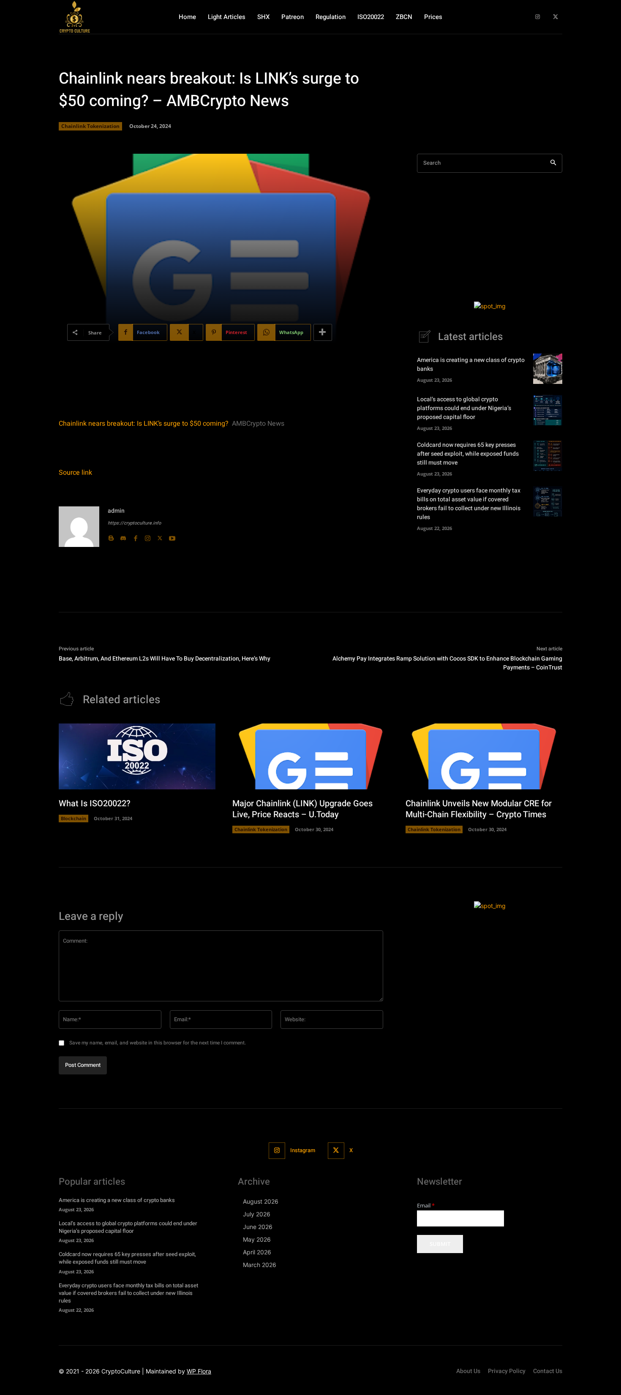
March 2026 (259, 1264)
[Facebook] (135, 536)
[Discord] (123, 536)
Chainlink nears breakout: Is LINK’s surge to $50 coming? (144, 424)
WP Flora (199, 1371)
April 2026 (257, 1252)
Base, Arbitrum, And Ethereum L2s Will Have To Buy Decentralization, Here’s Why (164, 658)
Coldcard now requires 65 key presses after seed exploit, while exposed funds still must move (468, 454)
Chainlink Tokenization (90, 126)
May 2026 (257, 1239)
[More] (322, 332)
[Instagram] (538, 17)
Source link (75, 473)
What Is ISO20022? (95, 803)
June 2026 (257, 1226)
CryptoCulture (120, 1371)
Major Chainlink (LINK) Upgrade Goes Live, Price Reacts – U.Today (302, 809)
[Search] (553, 163)
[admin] (79, 526)
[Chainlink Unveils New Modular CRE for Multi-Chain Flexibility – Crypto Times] (484, 756)
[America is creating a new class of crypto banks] (547, 369)
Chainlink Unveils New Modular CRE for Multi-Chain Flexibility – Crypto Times (479, 809)
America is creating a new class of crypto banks (117, 1200)
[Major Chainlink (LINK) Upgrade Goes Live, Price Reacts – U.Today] (310, 756)
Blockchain (73, 818)
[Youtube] (172, 536)
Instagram (302, 1150)
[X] (555, 17)
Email (426, 1205)
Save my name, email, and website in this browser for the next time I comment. (157, 1043)
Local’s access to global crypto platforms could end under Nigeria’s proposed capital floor (464, 408)
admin (116, 510)
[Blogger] (111, 536)
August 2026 (260, 1201)
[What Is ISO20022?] (137, 756)
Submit (440, 1244)
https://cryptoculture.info (134, 523)
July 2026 (256, 1214)
